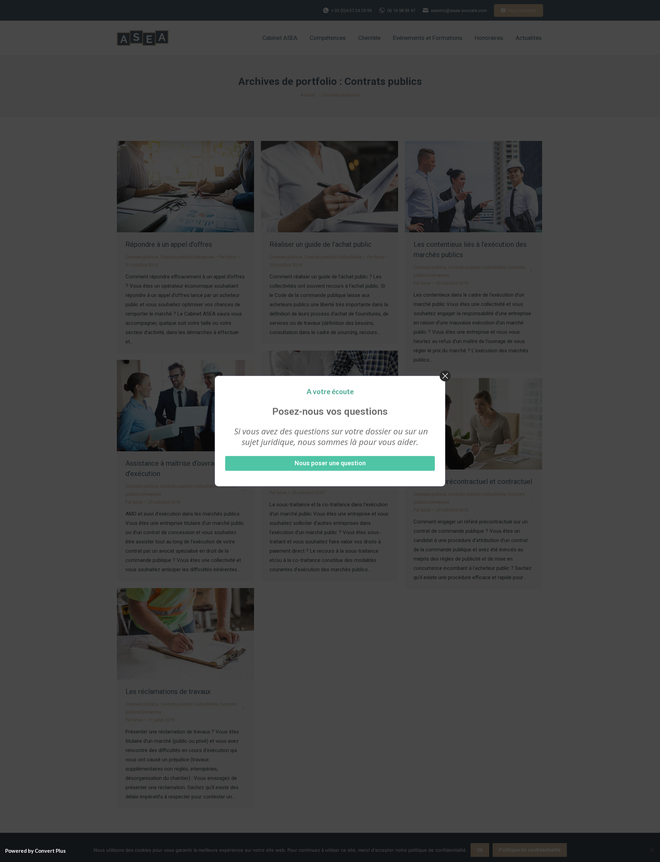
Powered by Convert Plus (35, 851)
